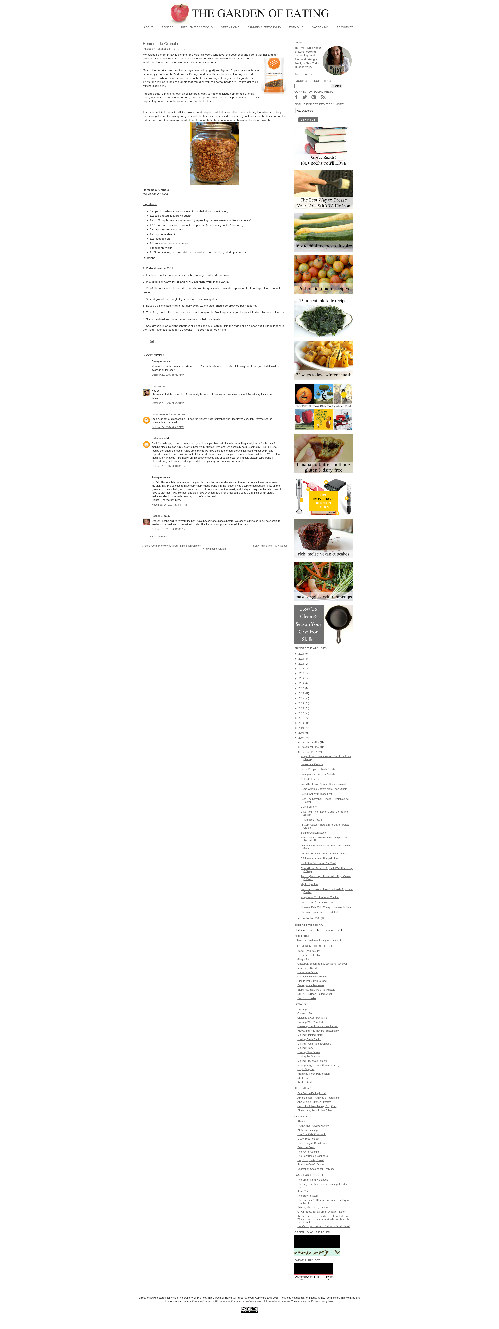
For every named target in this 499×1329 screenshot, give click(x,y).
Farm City (303, 1191)
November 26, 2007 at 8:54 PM (169, 504)
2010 (301, 723)
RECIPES (167, 27)
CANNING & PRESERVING (264, 27)
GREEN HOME (230, 27)
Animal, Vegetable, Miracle (312, 1207)
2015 (301, 698)
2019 (301, 678)
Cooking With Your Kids (310, 1022)
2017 (301, 688)
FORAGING (296, 27)
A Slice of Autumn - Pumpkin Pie (319, 858)
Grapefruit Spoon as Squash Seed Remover (322, 963)
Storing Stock (305, 1082)
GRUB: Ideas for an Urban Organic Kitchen (321, 1211)
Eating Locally (309, 806)
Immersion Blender (308, 968)
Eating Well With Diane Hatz (317, 793)
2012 (301, 713)
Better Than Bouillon (308, 950)
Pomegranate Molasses (310, 985)
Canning (302, 1009)
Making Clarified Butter (310, 1034)
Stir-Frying (303, 1078)
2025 (301, 658)
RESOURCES (344, 27)
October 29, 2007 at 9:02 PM (168, 427)
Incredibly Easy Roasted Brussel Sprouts (324, 784)
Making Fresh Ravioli (309, 1039)
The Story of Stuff (307, 1195)
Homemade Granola (312, 764)
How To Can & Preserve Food (317, 902)
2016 (301, 693)
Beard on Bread (306, 1147)
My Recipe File (309, 884)
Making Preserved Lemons (312, 1060)
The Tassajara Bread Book (312, 1143)
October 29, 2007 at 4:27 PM (168, 374)
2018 (301, 683)
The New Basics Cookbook (312, 1156)
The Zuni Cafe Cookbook (311, 1134)
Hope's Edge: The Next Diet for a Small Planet (323, 1226)
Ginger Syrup (304, 959)
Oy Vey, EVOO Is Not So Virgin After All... (324, 853)
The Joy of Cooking (308, 1151)
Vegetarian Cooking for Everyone (315, 1168)
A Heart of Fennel (310, 779)
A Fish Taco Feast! (311, 819)
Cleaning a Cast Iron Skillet (312, 1017)
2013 (301, 708)
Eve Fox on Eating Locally (312, 1093)
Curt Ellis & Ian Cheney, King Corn (316, 1106)
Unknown (157, 438)
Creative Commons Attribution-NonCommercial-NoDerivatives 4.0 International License (241, 1301)
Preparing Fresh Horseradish (313, 1073)
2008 (301, 732)
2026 (301, 653)
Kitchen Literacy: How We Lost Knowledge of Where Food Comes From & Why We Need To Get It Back (323, 1219)
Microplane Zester (307, 972)
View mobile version (214, 548)
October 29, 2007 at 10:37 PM (169, 466)
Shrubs (301, 1121)
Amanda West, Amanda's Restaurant (318, 1097)
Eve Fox (156, 386)
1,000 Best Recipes (308, 1138)
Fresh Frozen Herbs (308, 955)
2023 (301, 668)
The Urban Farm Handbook (312, 1179)
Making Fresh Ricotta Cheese (314, 1043)
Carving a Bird (305, 1013)
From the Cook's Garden (311, 1164)
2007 (301, 737)
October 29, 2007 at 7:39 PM (168, 402)
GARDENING (320, 27)
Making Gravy (305, 1048)
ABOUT (148, 27)
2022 (301, 673)
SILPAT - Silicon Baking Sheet (314, 994)
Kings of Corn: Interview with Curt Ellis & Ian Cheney (171, 545)
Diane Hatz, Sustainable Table (314, 1110)
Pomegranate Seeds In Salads (318, 774)
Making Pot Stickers (308, 1056)
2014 (301, 703)
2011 (301, 717)
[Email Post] (151, 341)
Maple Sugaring (306, 1069)
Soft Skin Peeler (306, 998)
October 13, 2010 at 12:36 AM (169, 529)
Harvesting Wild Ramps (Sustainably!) (318, 1030)
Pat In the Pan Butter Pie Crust (318, 863)
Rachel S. (157, 515)
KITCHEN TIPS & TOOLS (197, 27)
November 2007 (311, 747)
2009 (301, 727)
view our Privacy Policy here (317, 1301)
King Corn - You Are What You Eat (320, 897)
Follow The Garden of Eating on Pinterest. (318, 940)
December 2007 (311, 742)
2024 (301, 663)
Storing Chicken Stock (313, 832)
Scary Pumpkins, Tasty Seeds (270, 545)
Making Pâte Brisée (308, 1052)
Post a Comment (157, 536)
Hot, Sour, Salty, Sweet (310, 1160)
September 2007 (311, 918)
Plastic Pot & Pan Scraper (312, 980)
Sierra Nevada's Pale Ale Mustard (316, 989)
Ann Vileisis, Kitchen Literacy (314, 1102)
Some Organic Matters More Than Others (324, 788)
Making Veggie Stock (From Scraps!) (318, 1065)
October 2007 (310, 752)
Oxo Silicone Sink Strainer (312, 976)
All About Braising (307, 1130)
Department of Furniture (166, 414)
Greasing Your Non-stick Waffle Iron (317, 1026)
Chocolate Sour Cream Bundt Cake (320, 912)
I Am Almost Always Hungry (313, 1125)
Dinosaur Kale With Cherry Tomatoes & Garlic (326, 907)
